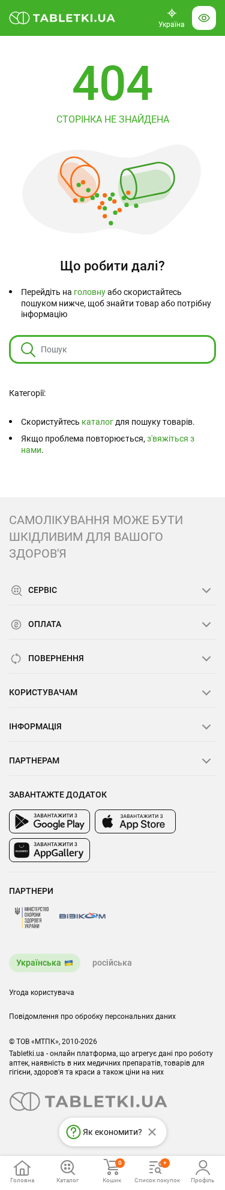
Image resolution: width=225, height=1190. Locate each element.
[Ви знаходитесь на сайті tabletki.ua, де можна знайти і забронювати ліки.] (62, 18)
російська (112, 962)
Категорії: (27, 393)
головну (90, 292)
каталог (97, 422)
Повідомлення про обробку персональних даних (92, 1016)
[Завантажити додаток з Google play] (49, 821)
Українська (38, 962)
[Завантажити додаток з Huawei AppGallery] (49, 850)
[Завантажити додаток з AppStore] (135, 821)
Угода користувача (41, 992)
